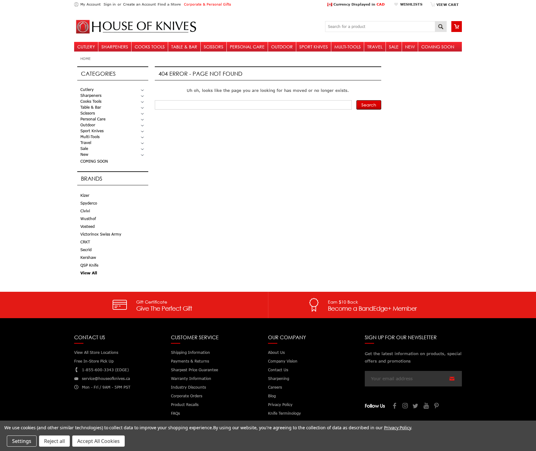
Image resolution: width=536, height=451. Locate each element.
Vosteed (87, 226)
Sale (394, 46)
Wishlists (411, 4)
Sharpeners (114, 46)
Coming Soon (437, 46)
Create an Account (139, 4)
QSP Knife (89, 265)
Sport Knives (313, 46)
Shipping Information (190, 352)
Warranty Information (191, 378)
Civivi (85, 211)
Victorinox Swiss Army (100, 234)
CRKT (85, 242)
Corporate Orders (186, 396)
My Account (90, 4)
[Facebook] (395, 406)
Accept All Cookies (98, 441)
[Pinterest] (437, 406)
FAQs (175, 413)
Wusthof (88, 218)
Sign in (110, 4)
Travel (374, 46)
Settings (21, 441)
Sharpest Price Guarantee (194, 370)
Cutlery (86, 46)
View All (88, 273)
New (410, 46)
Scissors (213, 46)
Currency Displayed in (358, 4)
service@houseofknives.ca (106, 378)
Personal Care (247, 46)
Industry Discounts (188, 387)
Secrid (86, 249)
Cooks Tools (150, 46)
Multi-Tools (347, 46)
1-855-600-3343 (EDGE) (105, 370)
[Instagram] (405, 406)
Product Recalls (185, 404)
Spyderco (88, 203)
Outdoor (282, 46)
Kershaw (88, 257)
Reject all (54, 441)
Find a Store (169, 4)
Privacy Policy (397, 428)
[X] (416, 406)
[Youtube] (426, 406)
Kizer (84, 195)
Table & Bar (184, 46)
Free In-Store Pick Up (94, 361)
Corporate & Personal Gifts (207, 4)
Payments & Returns (190, 361)
